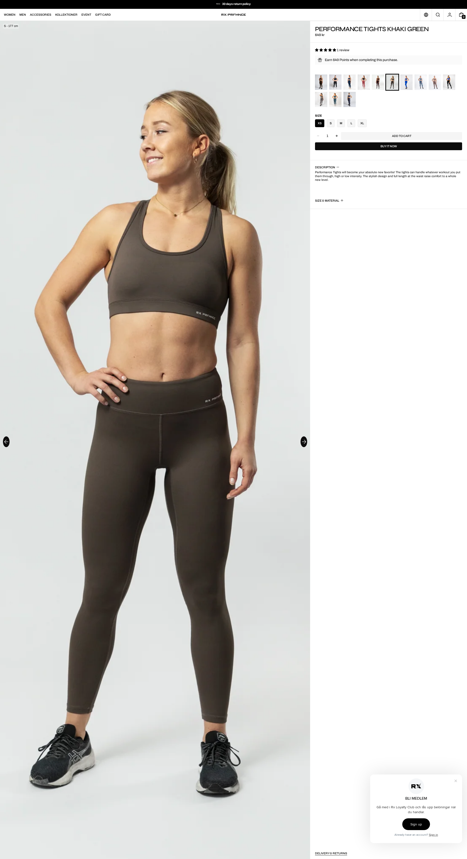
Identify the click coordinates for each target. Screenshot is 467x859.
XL (362, 123)
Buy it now (388, 146)
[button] (437, 15)
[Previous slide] (6, 441)
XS (320, 123)
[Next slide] (304, 441)
